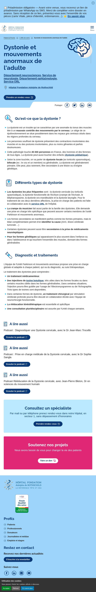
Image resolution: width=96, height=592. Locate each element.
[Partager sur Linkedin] (82, 105)
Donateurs (12, 533)
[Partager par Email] (89, 105)
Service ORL (12, 81)
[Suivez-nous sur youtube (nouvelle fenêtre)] (29, 573)
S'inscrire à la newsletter (18, 559)
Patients (11, 525)
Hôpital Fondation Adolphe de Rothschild (31, 87)
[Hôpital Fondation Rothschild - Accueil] (12, 28)
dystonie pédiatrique (76, 155)
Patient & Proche (9, 38)
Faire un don (46, 460)
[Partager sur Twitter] (74, 105)
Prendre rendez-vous (46, 424)
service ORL (37, 204)
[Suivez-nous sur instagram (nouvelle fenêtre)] (21, 573)
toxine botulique (35, 280)
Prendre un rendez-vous (18, 97)
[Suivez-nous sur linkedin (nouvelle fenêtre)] (14, 573)
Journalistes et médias (18, 536)
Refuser (16, 588)
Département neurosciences (22, 75)
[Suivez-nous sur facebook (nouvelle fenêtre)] (6, 573)
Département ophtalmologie (38, 78)
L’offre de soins (25, 38)
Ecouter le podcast (15, 337)
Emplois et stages (15, 540)
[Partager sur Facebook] (67, 105)
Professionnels (14, 529)
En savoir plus (27, 588)
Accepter (6, 588)
